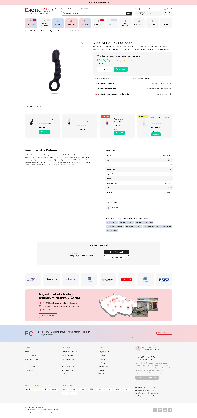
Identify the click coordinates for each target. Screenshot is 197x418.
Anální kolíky (60, 31)
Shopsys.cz (45, 412)
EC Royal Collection (115, 226)
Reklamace (65, 374)
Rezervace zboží (67, 363)
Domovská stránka (31, 31)
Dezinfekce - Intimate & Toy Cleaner (160, 119)
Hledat (129, 13)
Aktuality (101, 355)
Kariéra (101, 370)
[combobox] (96, 13)
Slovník (27, 363)
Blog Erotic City (104, 352)
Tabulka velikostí (30, 366)
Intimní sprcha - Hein (47, 120)
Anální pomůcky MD (144, 222)
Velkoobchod (103, 374)
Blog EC (169, 9)
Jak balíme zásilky (68, 355)
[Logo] (41, 11)
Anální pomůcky (46, 31)
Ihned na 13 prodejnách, (115, 61)
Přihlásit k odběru (164, 333)
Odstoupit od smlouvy (147, 377)
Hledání (27, 352)
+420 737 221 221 (150, 348)
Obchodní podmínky (69, 370)
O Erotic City (103, 366)
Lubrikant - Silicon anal (85, 122)
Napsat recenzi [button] (116, 252)
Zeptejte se (29, 370)
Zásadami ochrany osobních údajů (124, 337)
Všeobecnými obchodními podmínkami (50, 409)
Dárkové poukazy (31, 374)
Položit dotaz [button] (116, 257)
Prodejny (101, 359)
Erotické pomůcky (133, 226)
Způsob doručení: (144, 13)
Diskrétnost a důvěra (69, 366)
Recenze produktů (31, 359)
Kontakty (101, 363)
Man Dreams (112, 230)
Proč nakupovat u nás (69, 352)
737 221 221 (76, 9)
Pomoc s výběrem (31, 355)
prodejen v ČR (145, 9)
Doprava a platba (68, 359)
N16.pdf (115, 208)
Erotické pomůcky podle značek (157, 226)
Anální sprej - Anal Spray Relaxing (121, 120)
